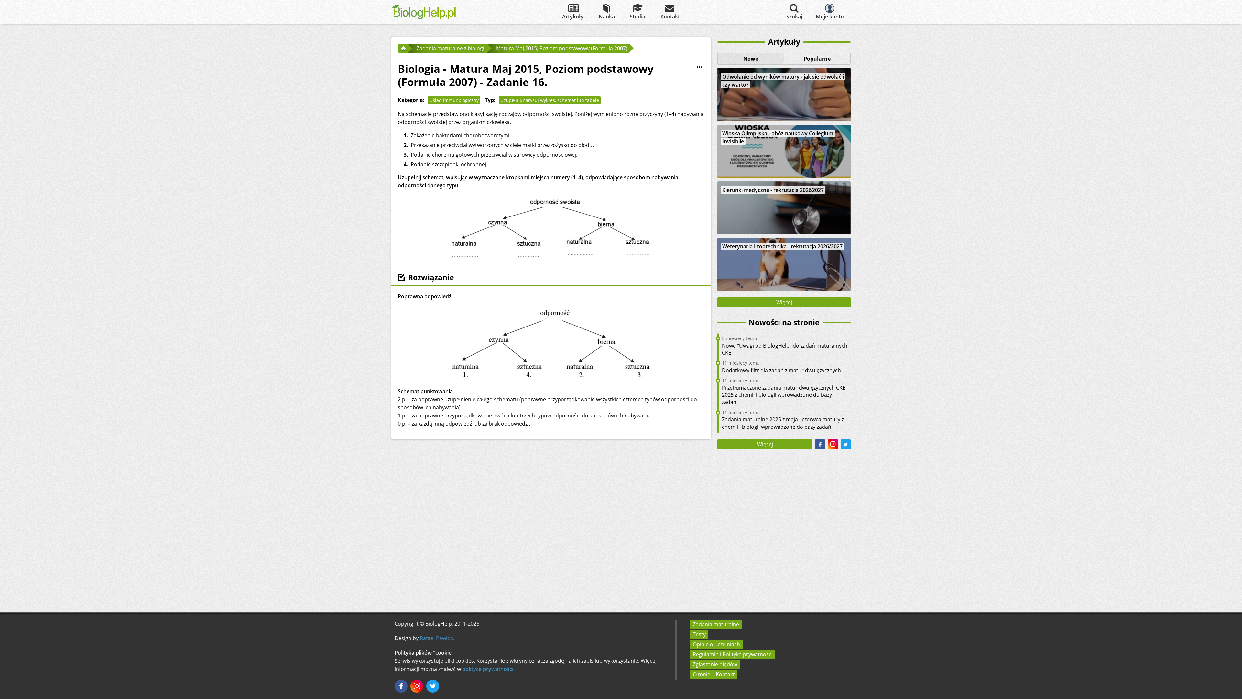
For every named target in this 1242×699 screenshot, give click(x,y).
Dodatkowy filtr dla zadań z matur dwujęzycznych (781, 370)
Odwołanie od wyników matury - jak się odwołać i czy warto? (783, 80)
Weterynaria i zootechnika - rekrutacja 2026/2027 (782, 246)
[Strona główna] (403, 48)
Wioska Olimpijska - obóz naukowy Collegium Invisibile (777, 137)
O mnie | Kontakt (714, 674)
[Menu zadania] (699, 67)
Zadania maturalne (716, 624)
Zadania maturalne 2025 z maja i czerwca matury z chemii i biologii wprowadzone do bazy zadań (783, 423)
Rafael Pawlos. (437, 638)
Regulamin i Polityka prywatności (733, 654)
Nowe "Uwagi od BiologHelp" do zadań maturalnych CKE (784, 349)
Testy (699, 634)
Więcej (784, 302)
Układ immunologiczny (454, 100)
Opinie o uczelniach (716, 644)
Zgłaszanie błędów (715, 664)
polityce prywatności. (488, 668)
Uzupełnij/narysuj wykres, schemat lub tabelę (549, 100)
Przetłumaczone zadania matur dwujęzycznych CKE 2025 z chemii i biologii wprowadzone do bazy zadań (783, 395)
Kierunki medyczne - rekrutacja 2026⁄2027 (773, 190)
